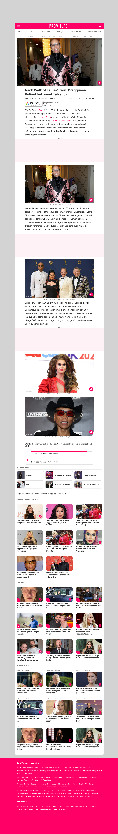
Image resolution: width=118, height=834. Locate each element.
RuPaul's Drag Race (61, 120)
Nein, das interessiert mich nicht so (45, 462)
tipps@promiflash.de (58, 493)
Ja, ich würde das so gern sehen (44, 454)
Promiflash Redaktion (48, 98)
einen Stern (45, 117)
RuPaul (39, 110)
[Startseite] (59, 26)
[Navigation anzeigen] (18, 26)
